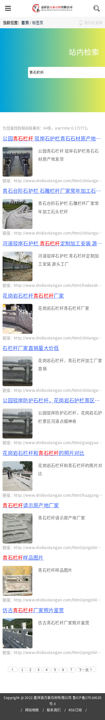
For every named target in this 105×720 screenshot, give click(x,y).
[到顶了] (12, 669)
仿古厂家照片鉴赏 (33, 610)
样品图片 (23, 557)
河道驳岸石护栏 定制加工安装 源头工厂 (52, 243)
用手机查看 (93, 22)
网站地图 (32, 709)
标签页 (37, 22)
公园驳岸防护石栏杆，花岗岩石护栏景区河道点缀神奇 (52, 400)
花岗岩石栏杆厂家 (33, 295)
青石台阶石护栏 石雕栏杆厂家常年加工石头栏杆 (52, 190)
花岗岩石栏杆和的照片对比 (43, 452)
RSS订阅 (75, 709)
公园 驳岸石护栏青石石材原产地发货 (52, 138)
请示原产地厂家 (31, 505)
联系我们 (53, 709)
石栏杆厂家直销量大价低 (31, 347)
